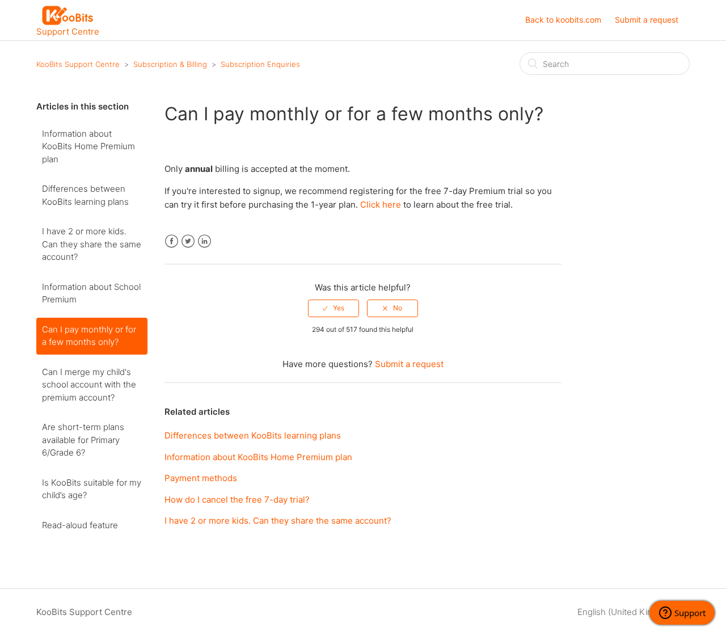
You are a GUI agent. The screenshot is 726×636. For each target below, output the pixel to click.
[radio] (333, 308)
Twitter (188, 241)
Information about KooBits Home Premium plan (88, 146)
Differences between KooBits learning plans (85, 195)
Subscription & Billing (170, 64)
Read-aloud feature (80, 525)
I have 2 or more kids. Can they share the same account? (91, 244)
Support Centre (67, 31)
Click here (380, 204)
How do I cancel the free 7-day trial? (237, 499)
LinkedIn (204, 241)
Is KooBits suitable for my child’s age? (91, 489)
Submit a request (646, 19)
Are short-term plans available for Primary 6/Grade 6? (83, 440)
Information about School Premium (91, 293)
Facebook (171, 241)
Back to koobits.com (563, 19)
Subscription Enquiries (260, 64)
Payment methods (200, 478)
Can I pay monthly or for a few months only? (89, 336)
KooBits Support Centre (78, 64)
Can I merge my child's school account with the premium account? (89, 385)
